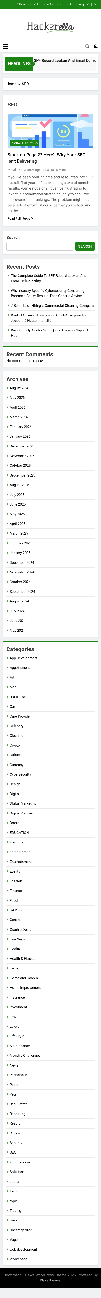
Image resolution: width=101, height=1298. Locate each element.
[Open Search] (87, 46)
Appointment (20, 668)
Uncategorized (21, 1230)
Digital (15, 794)
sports (15, 1182)
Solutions (17, 1172)
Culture (15, 755)
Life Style (17, 1036)
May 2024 (17, 630)
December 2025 (22, 446)
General (16, 920)
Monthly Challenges (25, 1055)
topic (14, 1201)
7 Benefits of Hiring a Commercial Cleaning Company (50, 4)
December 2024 (22, 563)
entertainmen (20, 852)
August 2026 (19, 388)
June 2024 (18, 621)
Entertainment (21, 862)
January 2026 (20, 436)
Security (16, 1143)
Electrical (17, 842)
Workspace (18, 1259)
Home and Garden (24, 978)
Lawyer (15, 1026)
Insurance (17, 997)
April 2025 (17, 524)
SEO (13, 1152)
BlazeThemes (50, 1280)
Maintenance (20, 1046)
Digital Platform (22, 813)
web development (23, 1249)
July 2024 (17, 611)
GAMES (16, 910)
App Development (23, 658)
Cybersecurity (20, 774)
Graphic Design (21, 930)
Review (15, 1133)
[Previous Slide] (88, 4)
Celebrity (16, 726)
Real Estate (18, 1104)
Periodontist (19, 1075)
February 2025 (20, 543)
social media (20, 1162)
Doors (14, 823)
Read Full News (19, 218)
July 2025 (17, 495)
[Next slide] (95, 4)
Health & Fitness (22, 959)
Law (13, 1017)
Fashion (16, 881)
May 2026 (17, 398)
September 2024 (22, 592)
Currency (16, 765)
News (14, 1065)
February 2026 (20, 427)
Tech (13, 1191)
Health (15, 949)
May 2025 (17, 514)
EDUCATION (19, 833)
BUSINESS (18, 697)
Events (15, 871)
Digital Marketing (25, 143)
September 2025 (22, 475)
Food (14, 900)
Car (12, 706)
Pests (14, 1085)
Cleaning (16, 735)
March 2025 (19, 533)
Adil (14, 169)
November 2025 (22, 456)
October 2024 (20, 582)
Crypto (15, 745)
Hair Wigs (17, 939)
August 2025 (19, 485)
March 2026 (19, 417)
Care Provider (20, 716)
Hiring (14, 968)
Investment (18, 1007)
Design (15, 784)
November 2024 (22, 572)
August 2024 (19, 601)
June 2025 (18, 504)
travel (14, 1220)
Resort (15, 1123)
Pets (13, 1094)
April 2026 (17, 407)
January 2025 (20, 553)
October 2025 (20, 465)
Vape (14, 1240)
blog (13, 687)
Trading (15, 1211)
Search (13, 237)
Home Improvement (25, 988)
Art (12, 677)
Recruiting (17, 1114)
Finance (16, 891)
